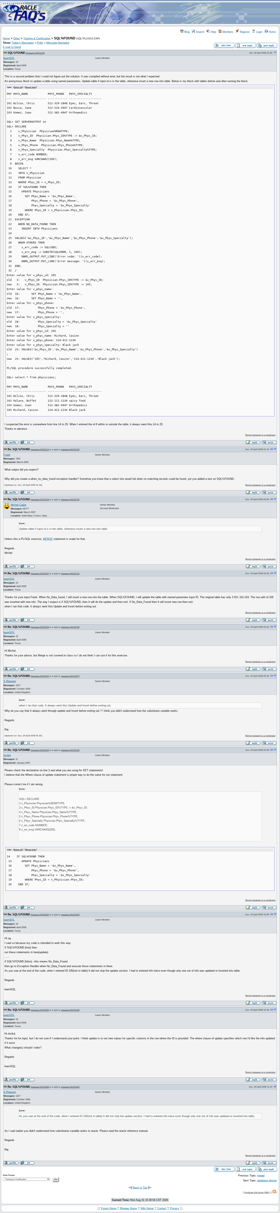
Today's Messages (23, 42)
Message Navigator (57, 42)
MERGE (48, 538)
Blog (186, 31)
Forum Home (108, 1208)
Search (199, 31)
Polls (40, 42)
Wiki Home (147, 1208)
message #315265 (40, 1010)
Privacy (174, 1208)
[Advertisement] (164, 13)
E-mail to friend (12, 47)
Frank (6, 454)
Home (272, 31)
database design (267, 1180)
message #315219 (40, 499)
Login (258, 31)
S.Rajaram (9, 681)
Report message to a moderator (260, 435)
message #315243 (40, 750)
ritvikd (7, 755)
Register (244, 31)
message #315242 (40, 676)
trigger (261, 1175)
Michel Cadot (18, 504)
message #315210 (35, 53)
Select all (18, 87)
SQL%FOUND (16, 52)
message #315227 (40, 573)
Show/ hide (30, 87)
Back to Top (140, 1187)
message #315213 (40, 449)
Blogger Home (128, 1208)
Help (213, 31)
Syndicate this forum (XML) (257, 1192)
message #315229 (40, 627)
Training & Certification (36, 38)
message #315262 (40, 915)
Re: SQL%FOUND (19, 449)
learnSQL (9, 58)
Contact (161, 1208)
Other (16, 38)
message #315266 (40, 1087)
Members (227, 31)
